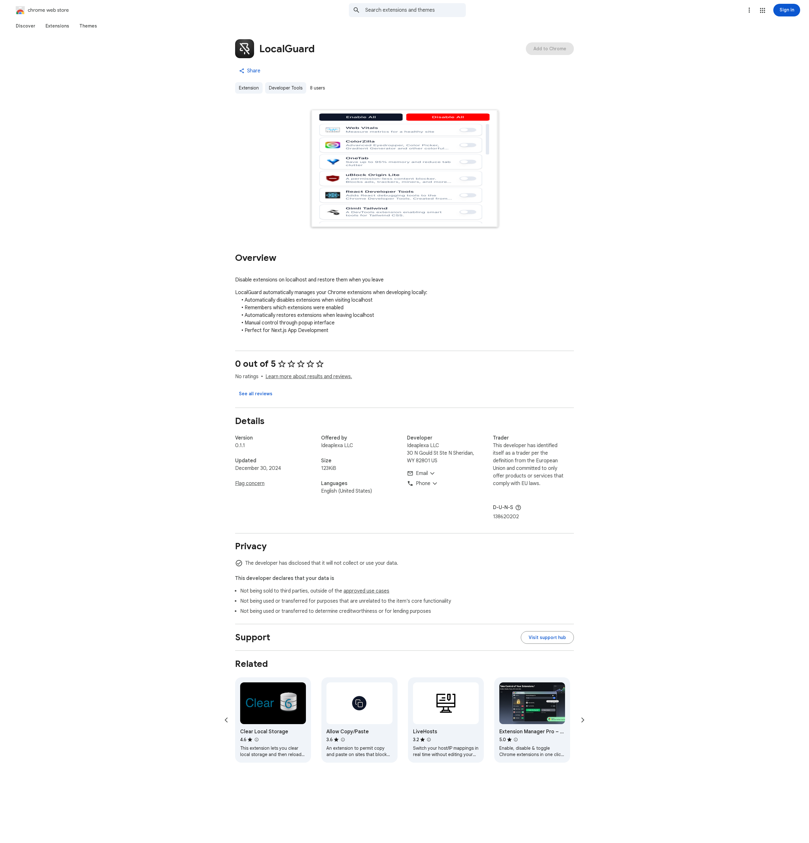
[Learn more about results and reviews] (518, 507)
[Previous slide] (226, 720)
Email (422, 473)
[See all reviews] (255, 393)
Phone (423, 483)
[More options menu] (749, 10)
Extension (249, 88)
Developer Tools (285, 88)
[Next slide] (582, 720)
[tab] (25, 26)
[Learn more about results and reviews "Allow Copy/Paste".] (342, 739)
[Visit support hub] (547, 637)
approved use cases (366, 591)
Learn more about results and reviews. (308, 376)
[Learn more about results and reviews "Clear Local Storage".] (256, 739)
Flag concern (250, 483)
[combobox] (415, 10)
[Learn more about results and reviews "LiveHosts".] (428, 739)
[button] (762, 10)
